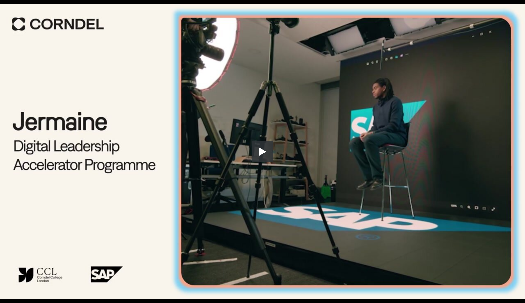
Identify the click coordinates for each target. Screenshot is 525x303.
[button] (262, 151)
